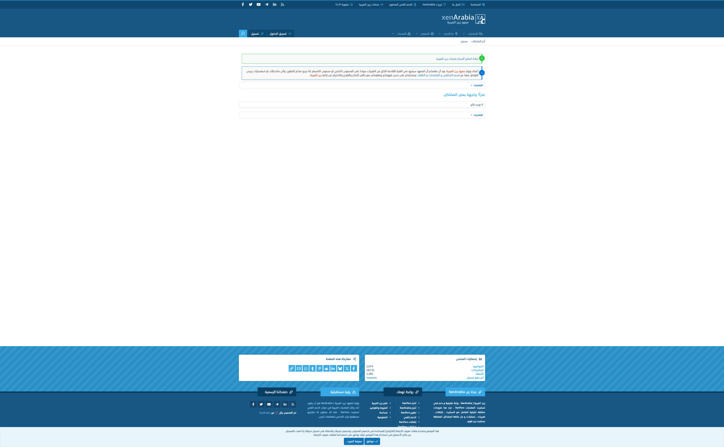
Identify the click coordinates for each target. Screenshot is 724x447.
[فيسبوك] (354, 368)
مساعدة (383, 412)
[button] (464, 33)
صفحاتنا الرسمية (276, 392)
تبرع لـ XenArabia (432, 4)
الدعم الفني (410, 417)
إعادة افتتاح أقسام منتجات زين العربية (457, 58)
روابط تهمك (405, 392)
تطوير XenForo (408, 412)
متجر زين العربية (380, 403)
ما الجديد (449, 33)
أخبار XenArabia (408, 407)
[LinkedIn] (333, 368)
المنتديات (473, 33)
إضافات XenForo (407, 421)
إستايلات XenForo (407, 426)
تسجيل (464, 41)
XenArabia (264, 412)
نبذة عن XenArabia (462, 392)
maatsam (371, 377)
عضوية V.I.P (342, 4)
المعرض (425, 33)
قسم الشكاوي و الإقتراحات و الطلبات (438, 75)
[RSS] (282, 4)
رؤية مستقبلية (340, 392)
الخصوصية (382, 417)
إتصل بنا (456, 4)
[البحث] (243, 33)
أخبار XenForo (409, 403)
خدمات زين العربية (369, 4)
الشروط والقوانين (379, 407)
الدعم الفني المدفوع (400, 4)
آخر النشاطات (478, 41)
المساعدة (476, 4)
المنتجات (401, 33)
